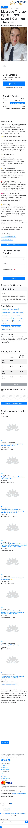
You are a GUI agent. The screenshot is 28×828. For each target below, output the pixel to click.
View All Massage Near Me (9, 684)
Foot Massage (5, 315)
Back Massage (14, 309)
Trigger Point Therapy (7, 329)
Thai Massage (4, 767)
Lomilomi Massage (6, 318)
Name (5, 263)
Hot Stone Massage (15, 315)
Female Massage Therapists (17, 103)
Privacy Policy (4, 780)
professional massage (7, 239)
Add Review (14, 278)
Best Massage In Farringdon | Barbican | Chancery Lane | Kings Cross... (12, 677)
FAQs (2, 775)
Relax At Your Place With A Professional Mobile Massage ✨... (12, 578)
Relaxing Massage (14, 323)
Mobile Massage (4, 765)
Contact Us (3, 776)
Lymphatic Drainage (18, 318)
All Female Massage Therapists (13, 403)
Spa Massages (21, 813)
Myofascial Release (6, 320)
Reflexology (5, 323)
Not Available (14, 384)
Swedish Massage (16, 326)
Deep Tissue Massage (17, 312)
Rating (5, 256)
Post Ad (5, 742)
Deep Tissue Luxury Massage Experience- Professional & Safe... (13, 477)
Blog (2, 773)
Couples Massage (6, 312)
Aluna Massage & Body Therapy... (10, 645)
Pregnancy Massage (18, 320)
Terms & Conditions (5, 778)
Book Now (14, 84)
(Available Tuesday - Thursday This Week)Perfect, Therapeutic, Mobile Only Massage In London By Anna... (12, 511)
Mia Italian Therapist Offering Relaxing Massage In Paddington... (12, 444)
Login (10, 803)
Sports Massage (6, 326)
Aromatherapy (5, 309)
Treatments (14, 815)
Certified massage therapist (8, 236)
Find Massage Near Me (8, 813)
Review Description (9, 269)
